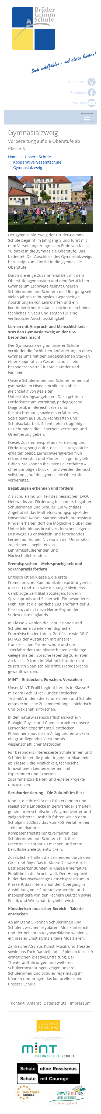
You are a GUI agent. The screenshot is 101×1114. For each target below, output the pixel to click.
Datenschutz (55, 1003)
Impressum (80, 1003)
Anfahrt (34, 1003)
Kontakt (18, 1003)
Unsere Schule (38, 156)
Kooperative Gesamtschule (37, 162)
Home (13, 156)
